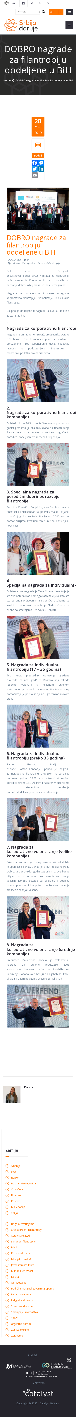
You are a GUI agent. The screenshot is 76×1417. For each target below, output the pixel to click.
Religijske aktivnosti (22, 1300)
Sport (14, 1318)
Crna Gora (17, 1189)
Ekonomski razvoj (21, 1253)
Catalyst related (20, 1235)
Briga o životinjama (22, 1224)
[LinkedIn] (41, 168)
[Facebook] (35, 162)
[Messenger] (41, 162)
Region (15, 1177)
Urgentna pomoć (21, 1324)
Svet (13, 1171)
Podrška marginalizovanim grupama (32, 1288)
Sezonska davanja (22, 1306)
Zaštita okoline (20, 1329)
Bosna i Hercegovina (24, 263)
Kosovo (15, 1201)
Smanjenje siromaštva (24, 1312)
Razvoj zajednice (21, 1294)
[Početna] (21, 25)
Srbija (14, 1213)
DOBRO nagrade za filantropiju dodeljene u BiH (36, 245)
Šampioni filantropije (48, 263)
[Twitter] (35, 168)
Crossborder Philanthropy (26, 1229)
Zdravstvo (17, 1335)
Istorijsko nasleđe (21, 1259)
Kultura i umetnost (22, 1271)
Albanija (15, 1166)
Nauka (15, 1276)
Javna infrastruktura (22, 1265)
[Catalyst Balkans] (24, 3)
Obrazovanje (18, 1282)
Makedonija (18, 1207)
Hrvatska (16, 1195)
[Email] (35, 174)
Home (7, 80)
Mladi (14, 1247)
